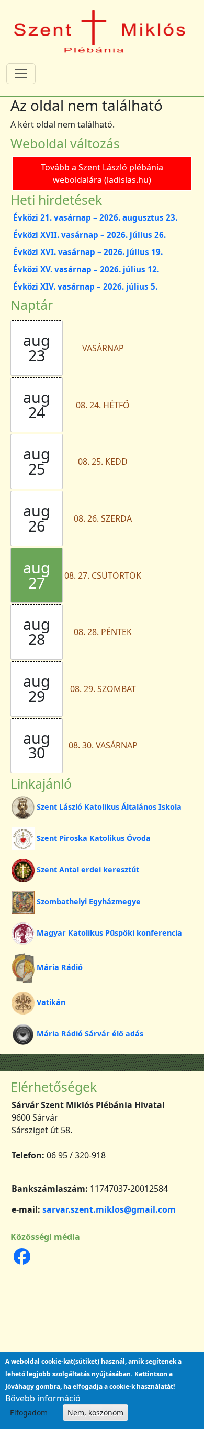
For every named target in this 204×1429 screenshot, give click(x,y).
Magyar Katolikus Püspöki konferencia (109, 933)
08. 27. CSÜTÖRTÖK (102, 575)
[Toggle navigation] (21, 73)
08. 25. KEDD (103, 461)
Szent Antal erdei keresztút (88, 869)
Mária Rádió (60, 967)
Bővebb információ (43, 1398)
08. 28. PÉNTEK (103, 632)
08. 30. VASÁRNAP (103, 745)
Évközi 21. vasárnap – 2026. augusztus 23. (95, 217)
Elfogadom (29, 1413)
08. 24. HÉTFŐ (103, 405)
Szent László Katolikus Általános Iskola (109, 807)
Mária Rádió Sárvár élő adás (90, 1034)
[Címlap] (100, 30)
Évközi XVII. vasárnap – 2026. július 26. (89, 234)
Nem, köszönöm (95, 1413)
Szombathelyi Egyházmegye (89, 901)
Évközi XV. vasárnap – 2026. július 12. (86, 269)
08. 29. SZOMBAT (103, 689)
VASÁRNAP (103, 348)
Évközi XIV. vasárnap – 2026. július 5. (85, 286)
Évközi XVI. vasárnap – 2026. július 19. (88, 252)
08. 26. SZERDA (103, 518)
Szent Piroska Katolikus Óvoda (94, 838)
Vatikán (51, 1002)
